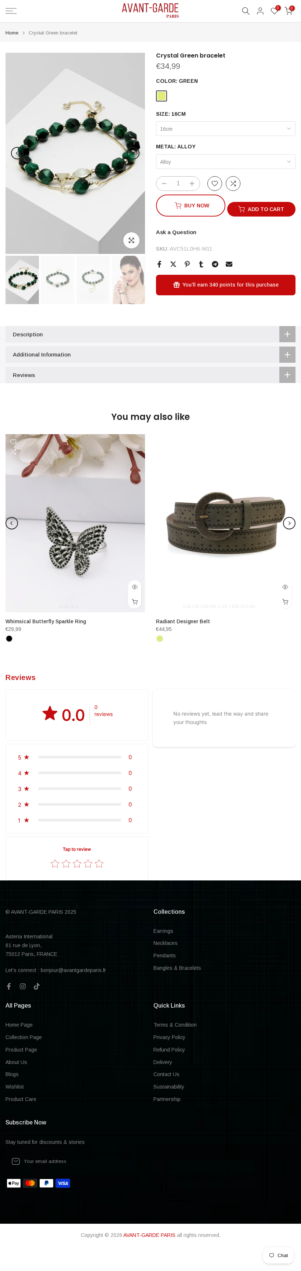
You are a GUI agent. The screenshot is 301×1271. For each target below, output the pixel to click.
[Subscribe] (134, 1161)
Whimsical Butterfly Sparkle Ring (46, 621)
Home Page (19, 1025)
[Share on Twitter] (173, 264)
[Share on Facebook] (159, 264)
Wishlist (15, 1087)
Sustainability (168, 1087)
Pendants (164, 955)
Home (12, 32)
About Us (16, 1062)
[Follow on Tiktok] (36, 986)
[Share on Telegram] (215, 264)
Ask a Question (176, 232)
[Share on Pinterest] (187, 264)
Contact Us (166, 1074)
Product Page (21, 1050)
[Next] (133, 153)
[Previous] (17, 153)
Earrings (163, 931)
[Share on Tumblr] (201, 264)
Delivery (162, 1062)
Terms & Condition (175, 1025)
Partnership (167, 1099)
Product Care (21, 1099)
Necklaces (165, 943)
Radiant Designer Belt (183, 621)
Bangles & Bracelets (177, 968)
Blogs (12, 1074)
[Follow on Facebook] (9, 986)
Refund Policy (169, 1050)
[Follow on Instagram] (22, 986)
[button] (77, 757)
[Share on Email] (229, 264)
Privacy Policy (169, 1037)
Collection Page (24, 1037)
